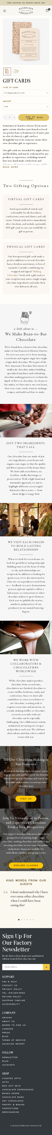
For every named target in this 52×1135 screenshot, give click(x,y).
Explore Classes (26, 866)
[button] (4, 10)
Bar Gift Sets (11, 1086)
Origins (7, 1018)
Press (6, 1033)
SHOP (5, 1073)
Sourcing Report (13, 1044)
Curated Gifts (11, 1078)
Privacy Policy (12, 989)
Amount (7, 101)
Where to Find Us (14, 1025)
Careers (7, 1029)
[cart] (47, 10)
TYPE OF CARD (10, 88)
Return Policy (11, 997)
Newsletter (10, 1057)
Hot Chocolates (13, 1101)
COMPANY (9, 1013)
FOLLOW (7, 1052)
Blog (5, 1036)
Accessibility (11, 1004)
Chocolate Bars (13, 1097)
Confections (10, 1108)
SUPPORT (8, 977)
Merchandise (10, 1112)
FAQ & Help (9, 982)
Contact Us (9, 985)
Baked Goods (10, 1093)
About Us (8, 1021)
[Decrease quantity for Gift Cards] (5, 117)
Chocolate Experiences (18, 1090)
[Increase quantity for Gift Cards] (14, 117)
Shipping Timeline (13, 1000)
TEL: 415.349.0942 (13, 993)
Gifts (5, 1082)
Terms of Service (14, 1040)
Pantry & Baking (13, 1105)
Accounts (8, 1065)
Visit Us (26, 799)
